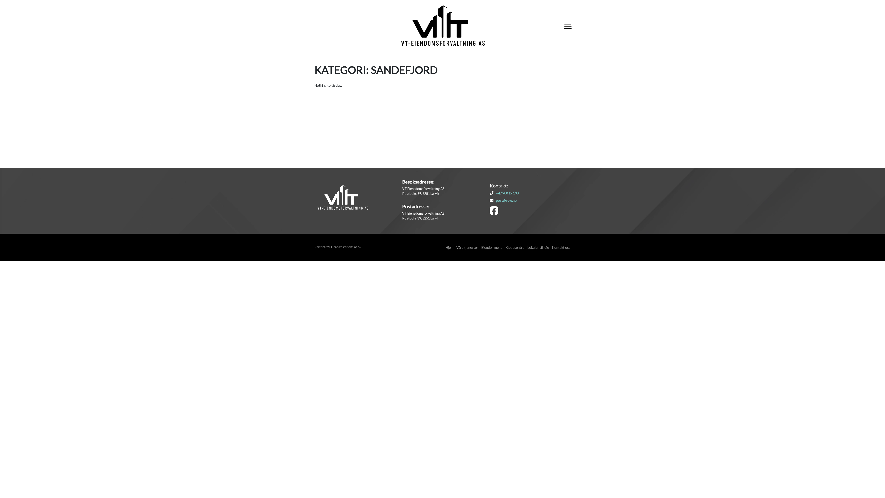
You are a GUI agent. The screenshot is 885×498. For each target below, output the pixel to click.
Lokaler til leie (538, 247)
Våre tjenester (467, 247)
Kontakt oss (561, 247)
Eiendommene (491, 247)
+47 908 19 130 (507, 193)
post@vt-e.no (506, 200)
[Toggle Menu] (568, 26)
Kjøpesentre (514, 247)
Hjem (449, 247)
